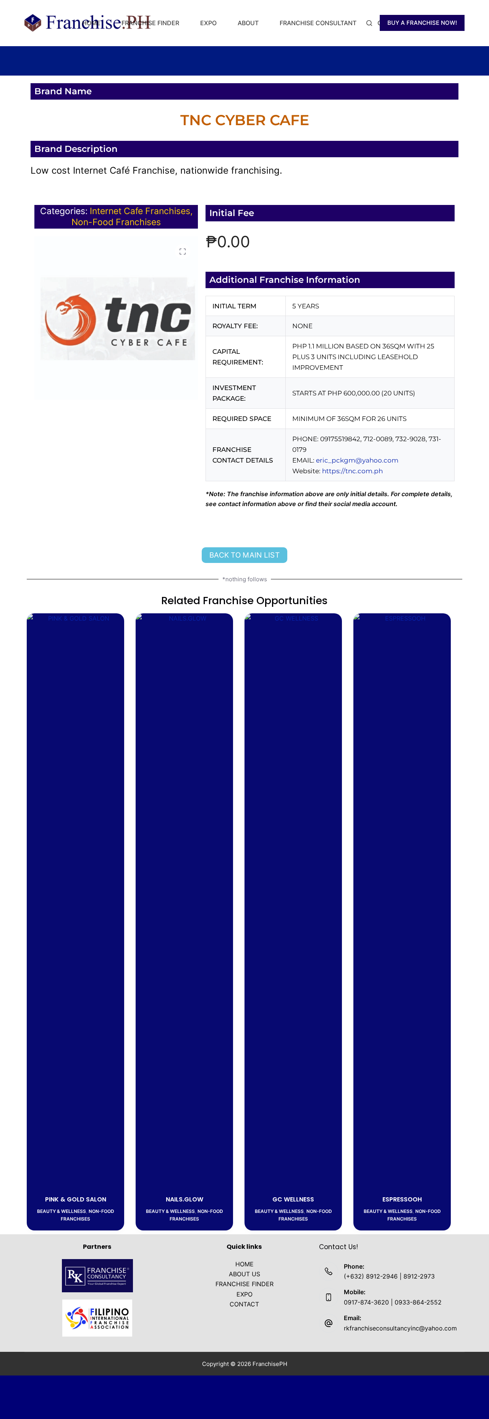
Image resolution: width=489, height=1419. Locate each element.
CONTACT (244, 1304)
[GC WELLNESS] (293, 899)
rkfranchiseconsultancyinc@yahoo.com (400, 1328)
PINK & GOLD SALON (75, 1199)
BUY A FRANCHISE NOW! (422, 22)
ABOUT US (244, 1274)
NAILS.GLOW (184, 1199)
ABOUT (248, 23)
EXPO (208, 23)
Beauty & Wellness (61, 1211)
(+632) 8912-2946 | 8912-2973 (389, 1276)
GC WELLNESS (293, 1199)
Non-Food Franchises (116, 222)
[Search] (369, 23)
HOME (91, 23)
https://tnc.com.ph (352, 471)
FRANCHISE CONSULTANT (318, 23)
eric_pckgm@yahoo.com (357, 460)
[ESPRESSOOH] (402, 899)
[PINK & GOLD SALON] (75, 899)
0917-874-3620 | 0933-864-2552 (393, 1302)
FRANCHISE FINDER (150, 23)
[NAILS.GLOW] (184, 899)
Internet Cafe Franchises (140, 211)
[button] (182, 251)
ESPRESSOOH (402, 1199)
